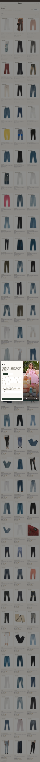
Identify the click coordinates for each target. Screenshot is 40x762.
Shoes (11, 387)
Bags (3, 387)
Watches (19, 387)
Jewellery (15, 387)
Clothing (7, 387)
